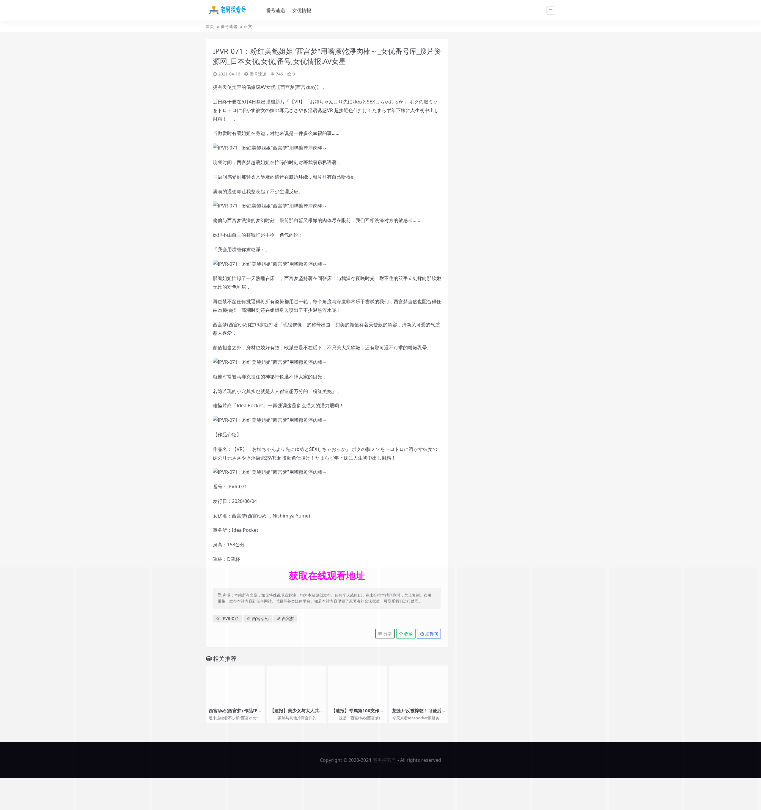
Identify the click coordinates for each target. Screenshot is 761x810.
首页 (210, 26)
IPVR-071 (230, 618)
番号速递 (275, 10)
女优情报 (301, 10)
